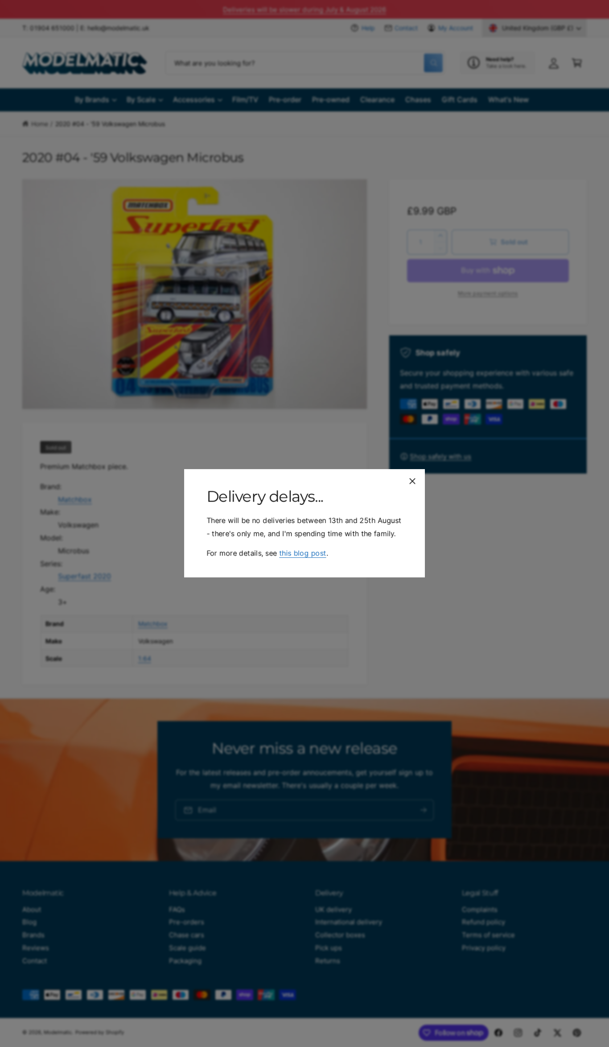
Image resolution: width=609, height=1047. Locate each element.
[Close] (412, 481)
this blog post (302, 553)
